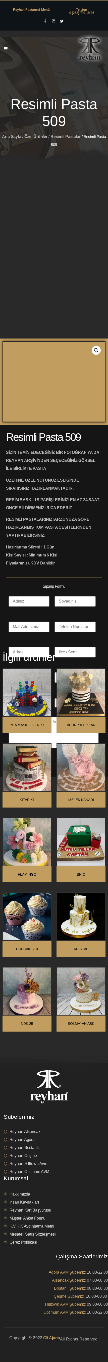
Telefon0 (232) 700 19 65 (81, 11)
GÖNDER (19, 609)
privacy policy (13, 1345)
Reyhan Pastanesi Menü (31, 10)
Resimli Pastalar (65, 115)
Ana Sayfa (11, 115)
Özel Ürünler (36, 115)
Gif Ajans (51, 1338)
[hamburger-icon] (5, 49)
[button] (96, 196)
